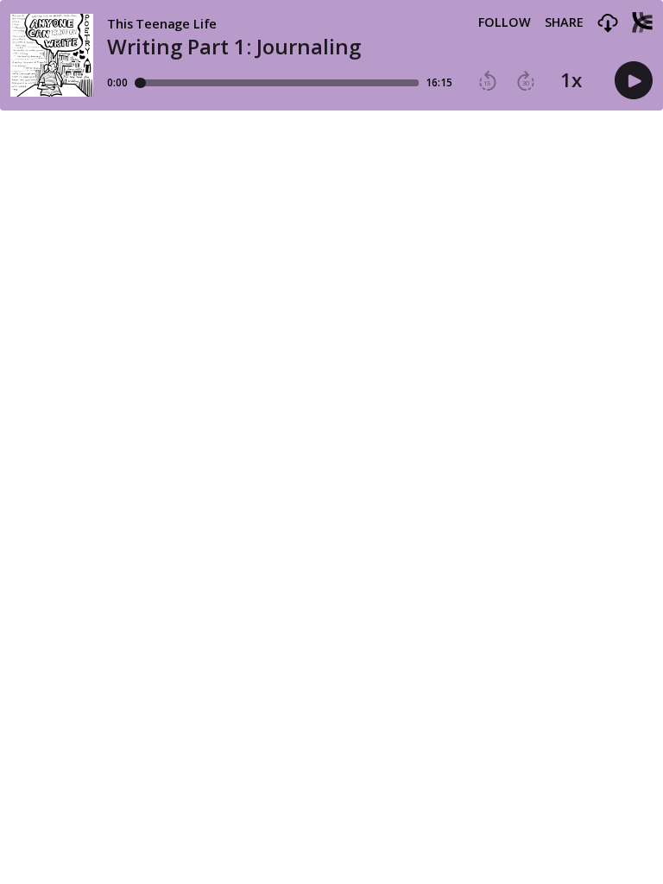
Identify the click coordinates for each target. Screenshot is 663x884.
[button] (607, 24)
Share (564, 22)
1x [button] (571, 80)
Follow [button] (504, 22)
